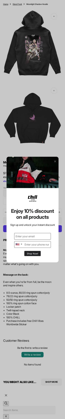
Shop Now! (32, 253)
